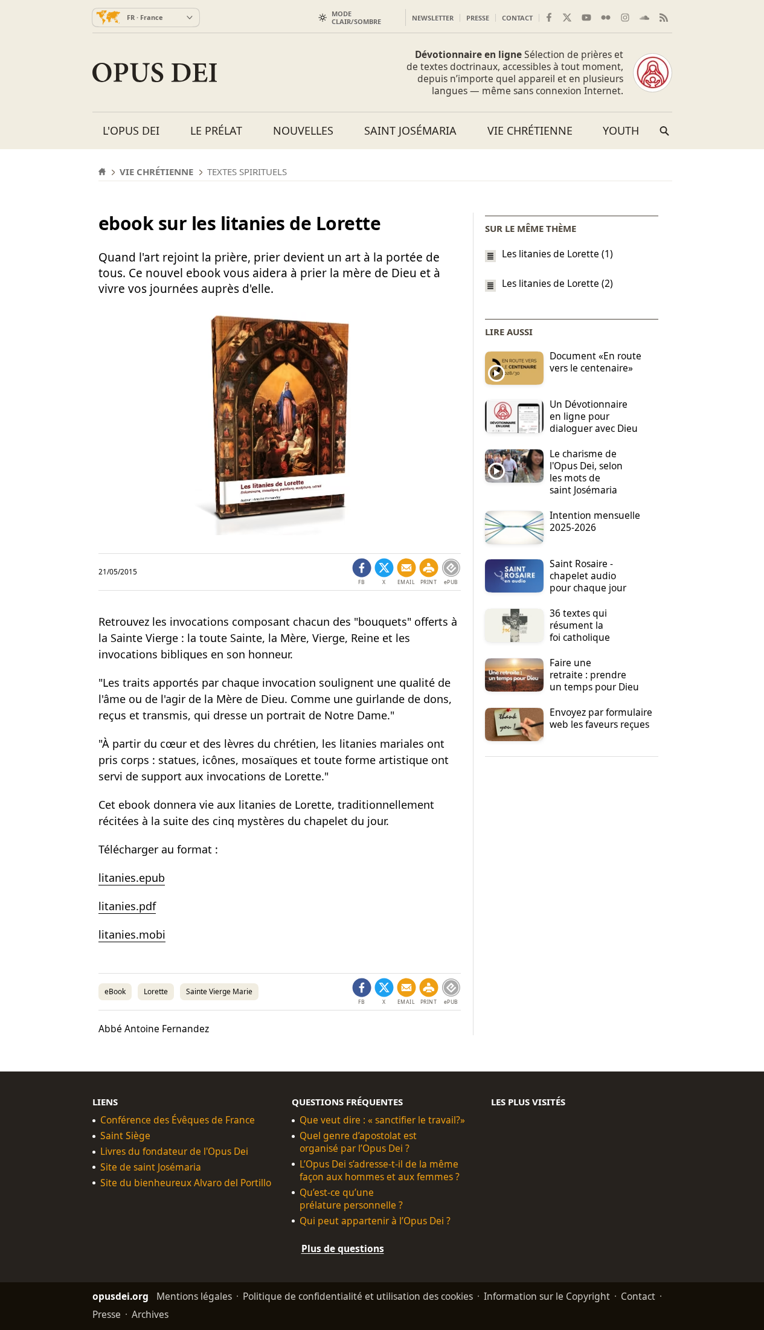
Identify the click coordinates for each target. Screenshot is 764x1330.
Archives (150, 1313)
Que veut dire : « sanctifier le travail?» (382, 1120)
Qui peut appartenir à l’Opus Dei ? (375, 1221)
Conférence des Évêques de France (177, 1120)
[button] (428, 572)
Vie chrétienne (530, 130)
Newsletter (433, 18)
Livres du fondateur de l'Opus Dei (174, 1151)
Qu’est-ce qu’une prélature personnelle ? (351, 1199)
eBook (115, 991)
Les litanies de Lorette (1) (557, 254)
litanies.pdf (127, 906)
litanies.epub (131, 877)
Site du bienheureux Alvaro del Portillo (185, 1183)
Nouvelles (303, 130)
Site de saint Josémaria (150, 1167)
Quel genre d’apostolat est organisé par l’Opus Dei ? (358, 1142)
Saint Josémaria (410, 130)
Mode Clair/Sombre (356, 17)
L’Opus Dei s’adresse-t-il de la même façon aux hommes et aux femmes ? (380, 1170)
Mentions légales (194, 1295)
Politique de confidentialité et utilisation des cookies (358, 1295)
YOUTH (621, 130)
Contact (517, 18)
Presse (477, 18)
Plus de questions (342, 1248)
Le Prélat (216, 130)
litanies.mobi (131, 934)
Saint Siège (125, 1135)
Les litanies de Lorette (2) (557, 283)
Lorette (156, 991)
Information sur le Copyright (547, 1295)
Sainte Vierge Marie (219, 991)
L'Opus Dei (131, 130)
